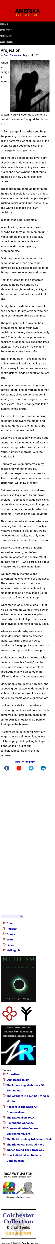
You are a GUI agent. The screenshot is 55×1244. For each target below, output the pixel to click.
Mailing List (13, 950)
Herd (17, 761)
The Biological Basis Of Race (25, 1144)
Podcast (11, 928)
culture (6, 41)
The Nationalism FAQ (20, 1117)
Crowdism (13, 1074)
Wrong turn (28, 761)
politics (6, 30)
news (4, 24)
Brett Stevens (11, 55)
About (10, 923)
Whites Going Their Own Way (25, 1149)
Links (10, 945)
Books (10, 934)
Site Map (34, 1243)
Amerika (25, 1243)
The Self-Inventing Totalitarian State (29, 1139)
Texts (10, 939)
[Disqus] (25, 806)
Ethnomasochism (17, 1079)
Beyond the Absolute (20, 1122)
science (6, 36)
